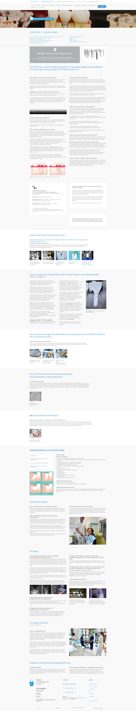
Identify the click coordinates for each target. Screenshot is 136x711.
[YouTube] (76, 707)
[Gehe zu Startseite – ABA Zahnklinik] (42, 19)
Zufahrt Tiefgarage (93, 686)
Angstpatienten (92, 5)
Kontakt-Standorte (93, 684)
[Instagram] (72, 707)
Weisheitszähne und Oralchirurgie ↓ (77, 36)
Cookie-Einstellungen (93, 700)
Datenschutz (91, 696)
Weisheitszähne (34, 455)
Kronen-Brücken (52, 5)
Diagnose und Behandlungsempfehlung (77, 41)
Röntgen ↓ (71, 39)
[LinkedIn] (81, 707)
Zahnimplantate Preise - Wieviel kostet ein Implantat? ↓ (41, 37)
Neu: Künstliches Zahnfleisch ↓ (36, 43)
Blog (90, 691)
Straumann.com (77, 111)
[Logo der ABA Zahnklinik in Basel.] (32, 682)
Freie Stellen (41, 7)
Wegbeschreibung (74, 697)
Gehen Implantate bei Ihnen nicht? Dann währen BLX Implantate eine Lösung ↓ (46, 36)
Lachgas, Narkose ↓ (73, 40)
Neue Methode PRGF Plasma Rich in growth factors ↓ (41, 40)
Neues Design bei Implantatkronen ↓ (37, 39)
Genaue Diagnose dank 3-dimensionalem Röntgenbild (39, 467)
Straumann (64, 244)
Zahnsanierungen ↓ (73, 37)
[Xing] (83, 707)
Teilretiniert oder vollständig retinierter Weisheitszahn (39, 459)
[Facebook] (74, 707)
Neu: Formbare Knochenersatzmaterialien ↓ (39, 41)
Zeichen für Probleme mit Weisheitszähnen (40, 463)
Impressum (91, 694)
